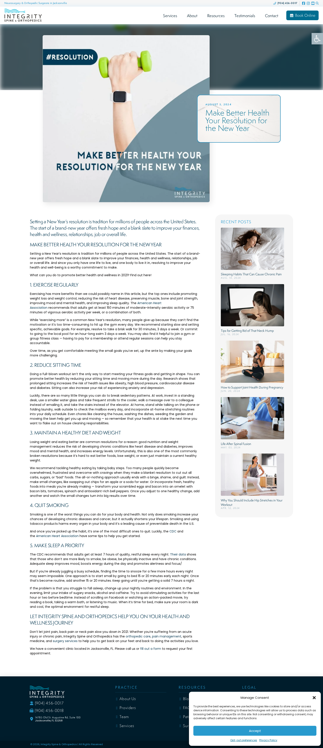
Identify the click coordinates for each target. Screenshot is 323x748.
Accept (255, 730)
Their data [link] (178, 554)
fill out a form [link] (150, 648)
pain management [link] (166, 636)
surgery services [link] (65, 641)
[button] (314, 697)
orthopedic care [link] (138, 636)
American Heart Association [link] (57, 536)
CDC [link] (172, 531)
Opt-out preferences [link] (243, 740)
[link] (317, 38)
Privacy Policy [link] (268, 740)
